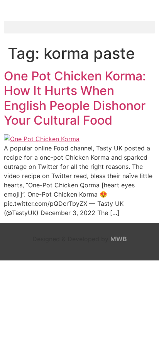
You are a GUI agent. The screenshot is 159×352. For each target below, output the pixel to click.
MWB (118, 239)
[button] (79, 27)
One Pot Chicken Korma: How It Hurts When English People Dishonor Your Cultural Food (75, 98)
